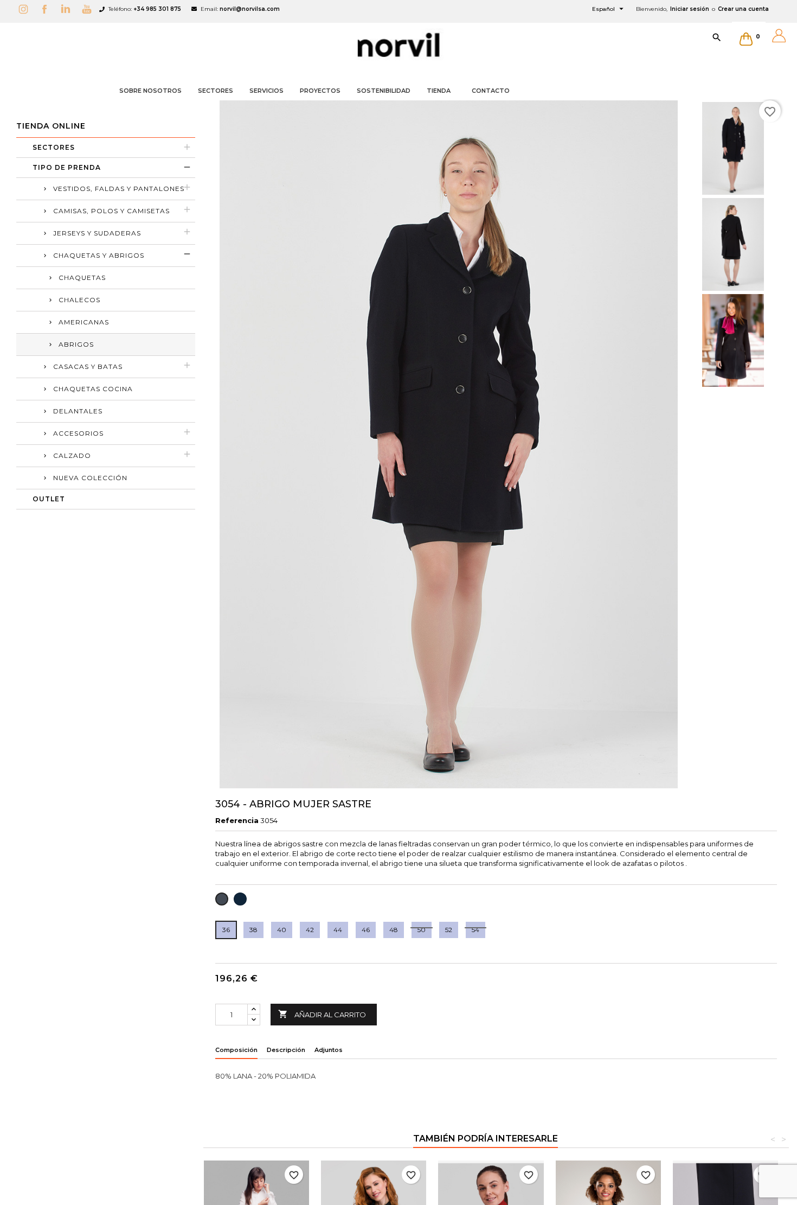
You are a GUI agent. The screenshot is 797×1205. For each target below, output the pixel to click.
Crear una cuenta (743, 8)
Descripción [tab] (286, 1050)
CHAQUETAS (82, 277)
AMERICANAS (84, 322)
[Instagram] (26, 8)
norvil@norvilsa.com (250, 8)
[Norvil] (398, 45)
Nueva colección (90, 478)
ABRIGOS (76, 344)
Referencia (237, 820)
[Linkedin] (68, 8)
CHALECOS (79, 300)
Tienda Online (51, 126)
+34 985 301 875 (157, 8)
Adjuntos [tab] (328, 1050)
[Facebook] (47, 8)
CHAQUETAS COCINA (93, 389)
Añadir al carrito (322, 1014)
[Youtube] (89, 8)
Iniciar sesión (689, 8)
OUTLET (49, 499)
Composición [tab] (236, 1050)
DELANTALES (77, 411)
